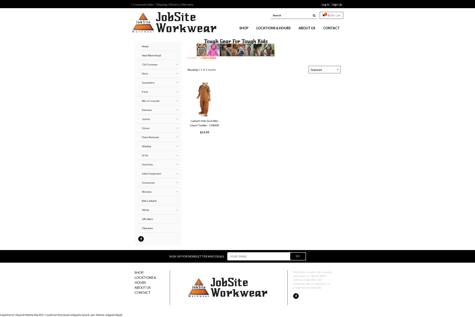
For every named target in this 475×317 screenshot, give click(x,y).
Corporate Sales (143, 4)
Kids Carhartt (149, 200)
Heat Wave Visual (151, 55)
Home (145, 46)
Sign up (337, 4)
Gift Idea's (147, 219)
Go (298, 256)
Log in (325, 4)
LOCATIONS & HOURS (273, 28)
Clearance (147, 228)
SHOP (243, 28)
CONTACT (331, 28)
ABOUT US (307, 28)
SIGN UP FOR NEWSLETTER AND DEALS (196, 256)
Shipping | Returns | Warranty (174, 4)
